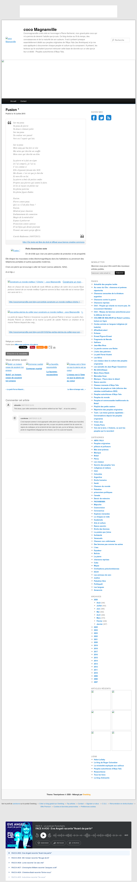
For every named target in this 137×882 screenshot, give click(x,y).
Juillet (99, 605)
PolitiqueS (98, 584)
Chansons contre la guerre (105, 299)
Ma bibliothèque (100, 369)
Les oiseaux (99, 461)
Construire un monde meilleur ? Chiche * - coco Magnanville (73, 281)
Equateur (97, 550)
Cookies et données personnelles (66, 806)
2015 (96, 657)
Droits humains (100, 480)
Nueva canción (100, 382)
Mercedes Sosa (100, 376)
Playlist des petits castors (104, 406)
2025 (96, 627)
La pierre (97, 556)
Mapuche (97, 504)
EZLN (96, 571)
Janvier (100, 624)
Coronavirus (99, 510)
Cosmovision (99, 507)
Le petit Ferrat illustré (103, 354)
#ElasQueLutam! (101, 330)
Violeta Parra (99, 425)
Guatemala (98, 519)
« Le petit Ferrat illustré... (15, 389)
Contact (23, 101)
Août (98, 602)
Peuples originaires (102, 443)
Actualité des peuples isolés (105, 284)
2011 (96, 669)
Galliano (97, 342)
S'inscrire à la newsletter (17, 354)
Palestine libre (100, 581)
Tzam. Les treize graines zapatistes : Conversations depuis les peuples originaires (109, 415)
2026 (96, 599)
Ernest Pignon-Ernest (103, 336)
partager (60, 843)
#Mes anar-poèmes (22, 344)
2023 (96, 633)
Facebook (94, 117)
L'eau (96, 547)
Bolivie (97, 553)
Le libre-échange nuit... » (76, 389)
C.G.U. (104, 803)
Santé (96, 483)
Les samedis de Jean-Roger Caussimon (110, 366)
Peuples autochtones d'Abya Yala (107, 394)
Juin (98, 608)
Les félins (98, 357)
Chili (96, 471)
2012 (96, 666)
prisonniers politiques (103, 492)
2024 (96, 630)
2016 (96, 654)
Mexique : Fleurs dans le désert (107, 379)
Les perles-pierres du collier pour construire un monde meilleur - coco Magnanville (83, 312)
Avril (98, 615)
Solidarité (98, 535)
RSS (108, 117)
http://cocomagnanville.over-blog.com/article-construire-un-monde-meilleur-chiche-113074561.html (45, 302)
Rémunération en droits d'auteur (121, 803)
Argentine (98, 477)
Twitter (101, 117)
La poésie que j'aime (102, 532)
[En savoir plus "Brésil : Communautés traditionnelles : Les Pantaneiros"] (121, 729)
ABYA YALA (99, 440)
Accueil (13, 101)
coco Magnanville (40, 29)
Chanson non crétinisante (104, 541)
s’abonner (45, 843)
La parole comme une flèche (105, 348)
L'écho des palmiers (102, 351)
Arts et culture (100, 523)
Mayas (96, 565)
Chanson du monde (102, 486)
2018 (96, 648)
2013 (96, 663)
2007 (96, 682)
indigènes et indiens (102, 468)
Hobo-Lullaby (99, 759)
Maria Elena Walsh (101, 373)
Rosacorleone (99, 771)
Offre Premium (45, 806)
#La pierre (34, 344)
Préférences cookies (88, 806)
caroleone (16, 803)
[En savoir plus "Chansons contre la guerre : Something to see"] (121, 709)
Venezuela (98, 538)
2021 (96, 639)
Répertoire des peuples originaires (108, 409)
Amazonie (98, 590)
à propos (75, 843)
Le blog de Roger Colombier (105, 762)
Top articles (71, 803)
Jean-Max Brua (100, 345)
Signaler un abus (92, 803)
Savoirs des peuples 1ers (104, 465)
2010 (96, 673)
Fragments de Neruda (103, 339)
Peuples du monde (102, 397)
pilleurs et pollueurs (102, 446)
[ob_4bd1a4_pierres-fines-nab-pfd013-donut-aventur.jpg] (15, 250)
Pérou (96, 458)
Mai (98, 611)
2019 (96, 645)
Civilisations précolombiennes (106, 568)
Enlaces (97, 333)
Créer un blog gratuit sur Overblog (51, 803)
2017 (96, 651)
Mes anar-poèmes (101, 449)
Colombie (98, 474)
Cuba (96, 562)
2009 (96, 676)
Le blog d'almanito (101, 777)
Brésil (96, 455)
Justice (97, 577)
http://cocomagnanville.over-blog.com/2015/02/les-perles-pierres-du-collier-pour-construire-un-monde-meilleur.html (45, 332)
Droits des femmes (101, 529)
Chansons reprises (101, 302)
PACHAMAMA (99, 501)
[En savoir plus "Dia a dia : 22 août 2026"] (101, 709)
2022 (96, 636)
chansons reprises (101, 559)
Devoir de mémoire (102, 498)
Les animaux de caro (102, 575)
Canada (97, 495)
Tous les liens (99, 774)
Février (99, 621)
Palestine (98, 489)
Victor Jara (98, 421)
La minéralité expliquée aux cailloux (109, 765)
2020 (96, 642)
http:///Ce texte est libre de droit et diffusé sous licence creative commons (53, 242)
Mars (99, 618)
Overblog (86, 794)
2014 (96, 660)
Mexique (97, 452)
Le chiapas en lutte (102, 516)
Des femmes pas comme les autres (108, 544)
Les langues (99, 587)
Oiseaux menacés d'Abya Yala (106, 385)
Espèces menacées (102, 513)
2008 (96, 679)
